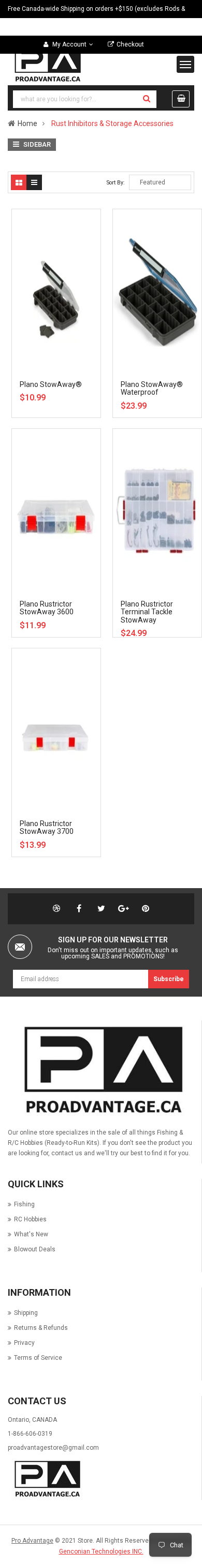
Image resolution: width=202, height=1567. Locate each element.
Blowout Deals (34, 1249)
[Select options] (72, 240)
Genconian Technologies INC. (101, 1551)
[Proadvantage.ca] (101, 1070)
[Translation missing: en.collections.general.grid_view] (18, 182)
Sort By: (116, 182)
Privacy (24, 1342)
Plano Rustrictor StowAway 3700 (47, 827)
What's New (31, 1234)
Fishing (24, 1204)
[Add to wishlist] (72, 258)
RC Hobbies (30, 1219)
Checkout (130, 44)
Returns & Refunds (41, 1327)
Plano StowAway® (51, 384)
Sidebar (36, 144)
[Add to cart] (72, 460)
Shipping (26, 1312)
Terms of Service (38, 1357)
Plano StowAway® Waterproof (152, 388)
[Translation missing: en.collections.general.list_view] (34, 182)
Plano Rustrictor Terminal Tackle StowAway (147, 612)
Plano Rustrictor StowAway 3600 (47, 608)
